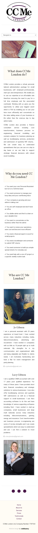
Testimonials (19, 516)
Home (19, 505)
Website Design (14, 529)
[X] (13, 30)
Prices (19, 513)
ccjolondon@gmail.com (13, 366)
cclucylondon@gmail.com (14, 436)
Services (19, 510)
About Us (19, 508)
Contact (19, 519)
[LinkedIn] (19, 30)
